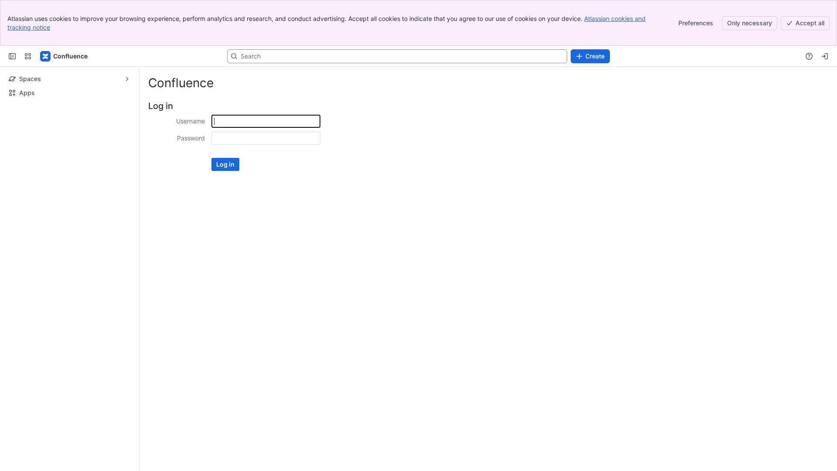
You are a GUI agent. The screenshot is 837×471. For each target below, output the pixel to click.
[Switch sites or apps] (28, 56)
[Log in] (825, 56)
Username (190, 121)
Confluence (181, 82)
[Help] (809, 56)
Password (191, 138)
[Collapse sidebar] (12, 56)
